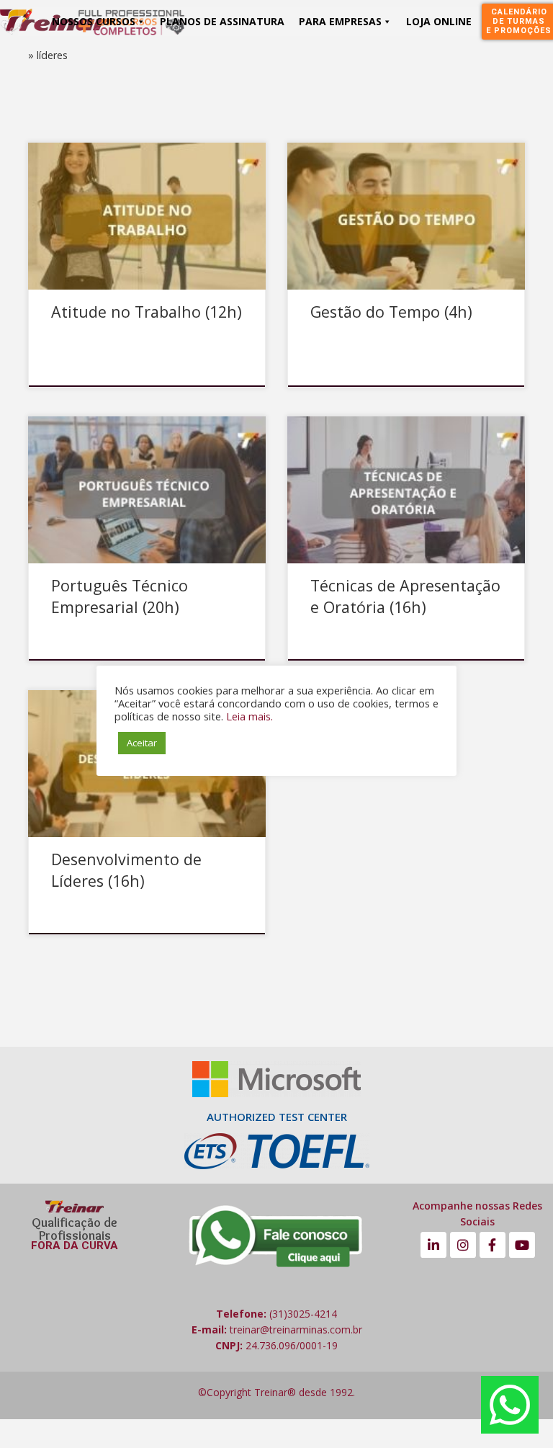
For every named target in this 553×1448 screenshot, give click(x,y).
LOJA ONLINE (439, 21)
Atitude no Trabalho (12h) (146, 311)
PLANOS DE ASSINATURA (222, 21)
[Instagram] (463, 1245)
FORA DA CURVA (74, 1245)
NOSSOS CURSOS (93, 21)
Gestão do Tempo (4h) (391, 311)
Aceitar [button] (142, 742)
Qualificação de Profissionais (74, 1229)
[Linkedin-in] (433, 1245)
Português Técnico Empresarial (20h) (119, 596)
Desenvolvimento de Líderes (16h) (126, 870)
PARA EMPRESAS (340, 21)
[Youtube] (522, 1245)
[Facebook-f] (492, 1245)
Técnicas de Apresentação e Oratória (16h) (405, 596)
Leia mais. (249, 716)
